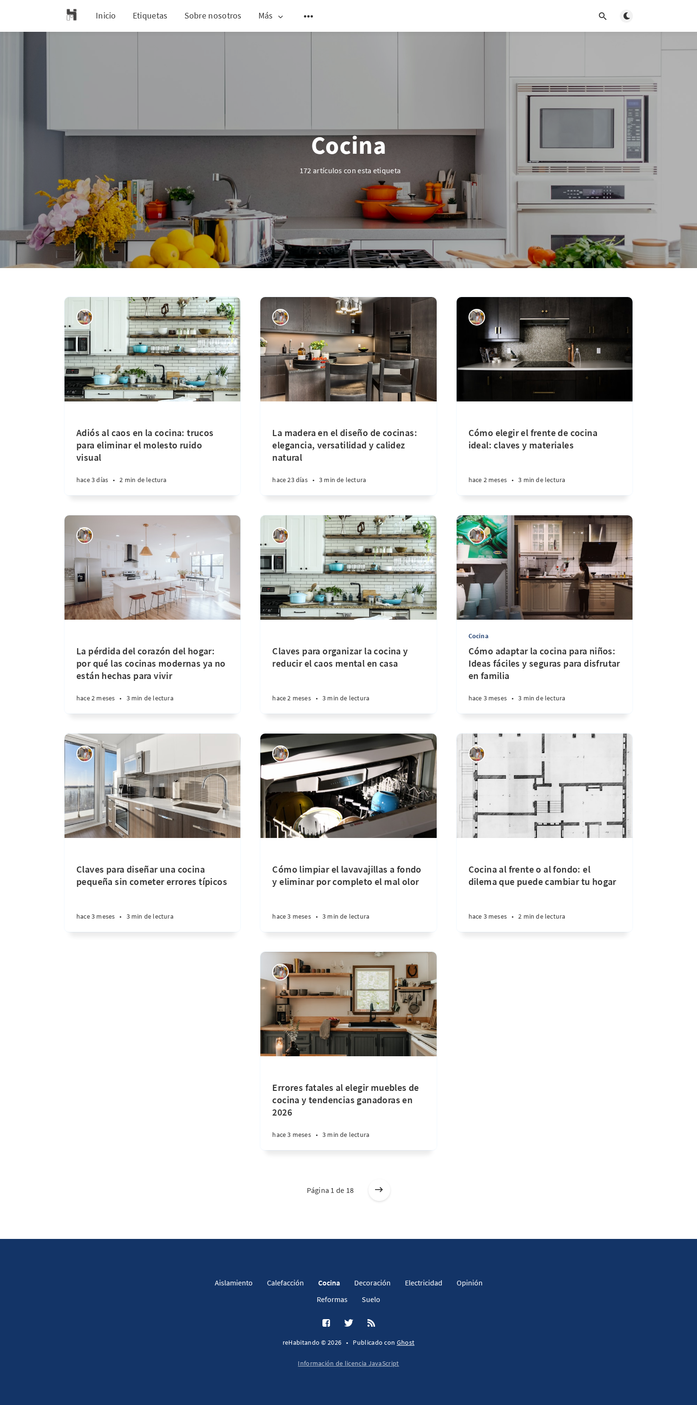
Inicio (106, 15)
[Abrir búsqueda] (602, 16)
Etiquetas (150, 15)
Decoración (372, 1282)
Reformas (332, 1299)
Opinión (470, 1282)
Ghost (406, 1342)
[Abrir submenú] (308, 16)
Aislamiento (234, 1282)
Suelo (371, 1299)
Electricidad (423, 1282)
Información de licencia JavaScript (348, 1363)
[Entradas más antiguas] (379, 1190)
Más (265, 16)
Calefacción (285, 1282)
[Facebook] (326, 1323)
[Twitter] (348, 1323)
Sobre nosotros (213, 15)
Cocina (478, 636)
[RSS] (371, 1323)
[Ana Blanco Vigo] (84, 317)
